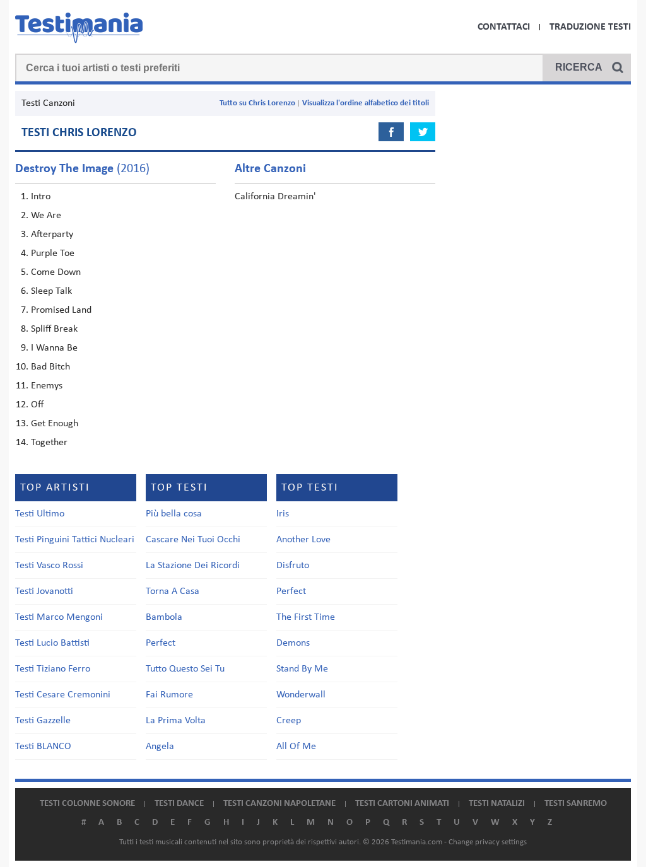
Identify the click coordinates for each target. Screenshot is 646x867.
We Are (46, 216)
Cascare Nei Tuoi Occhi (193, 540)
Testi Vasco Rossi (49, 566)
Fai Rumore (169, 695)
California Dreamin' (275, 197)
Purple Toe (52, 253)
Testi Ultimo (39, 514)
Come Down (56, 272)
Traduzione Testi (590, 27)
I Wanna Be (54, 348)
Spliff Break (54, 329)
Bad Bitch (50, 367)
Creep (288, 721)
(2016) (82, 169)
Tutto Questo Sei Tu (185, 669)
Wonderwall (301, 695)
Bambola (164, 617)
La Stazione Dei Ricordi (193, 566)
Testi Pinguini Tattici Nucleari (74, 540)
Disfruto (292, 566)
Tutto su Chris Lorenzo (257, 103)
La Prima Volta (176, 721)
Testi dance (179, 803)
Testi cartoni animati (402, 803)
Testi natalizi (497, 803)
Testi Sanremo (575, 803)
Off (37, 405)
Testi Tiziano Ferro (52, 669)
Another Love (303, 540)
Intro (40, 197)
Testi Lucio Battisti (52, 643)
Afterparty (52, 235)
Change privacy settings (488, 842)
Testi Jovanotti (44, 591)
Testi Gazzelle (43, 721)
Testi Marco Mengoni (59, 617)
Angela (160, 747)
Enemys (46, 386)
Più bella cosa (174, 514)
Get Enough (54, 424)
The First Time (305, 617)
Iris (282, 514)
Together (49, 443)
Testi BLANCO (43, 747)
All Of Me (296, 747)
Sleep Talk (51, 291)
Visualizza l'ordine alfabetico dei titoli (365, 103)
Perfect (160, 643)
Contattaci (504, 27)
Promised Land (61, 310)
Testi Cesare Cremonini (62, 695)
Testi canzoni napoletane (279, 803)
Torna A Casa (172, 591)
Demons (293, 643)
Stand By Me (302, 669)
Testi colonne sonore (87, 803)
